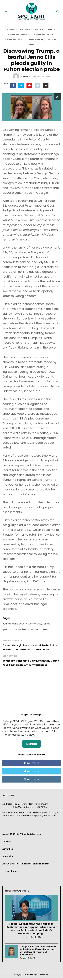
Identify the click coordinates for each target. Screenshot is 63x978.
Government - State (15, 39)
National (52, 39)
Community (35, 623)
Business (11, 29)
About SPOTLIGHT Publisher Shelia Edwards (25, 863)
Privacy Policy (10, 871)
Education (25, 29)
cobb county (19, 623)
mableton (24, 629)
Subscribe (7, 856)
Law (15, 629)
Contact (7, 841)
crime (47, 623)
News (31, 44)
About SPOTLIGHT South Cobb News (21, 834)
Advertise (7, 849)
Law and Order (36, 39)
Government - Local (44, 34)
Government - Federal (18, 34)
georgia (6, 629)
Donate (31, 744)
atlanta (6, 623)
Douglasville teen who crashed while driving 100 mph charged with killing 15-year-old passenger (38, 950)
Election (39, 29)
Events (51, 29)
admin (24, 76)
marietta (36, 629)
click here (7, 815)
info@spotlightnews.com (43, 815)
